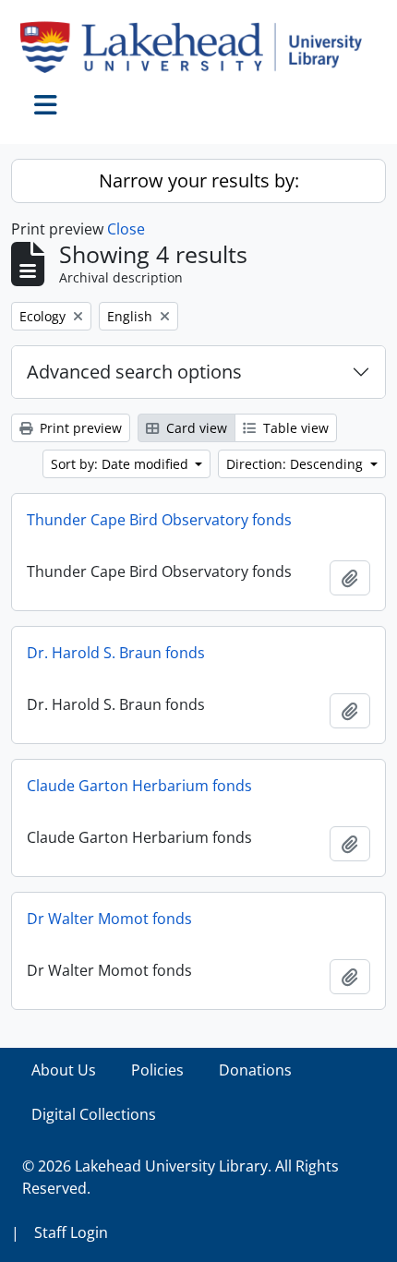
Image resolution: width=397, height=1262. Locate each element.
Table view (294, 428)
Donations (255, 1070)
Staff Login (71, 1232)
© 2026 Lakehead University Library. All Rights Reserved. (180, 1177)
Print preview (79, 428)
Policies (157, 1070)
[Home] (198, 47)
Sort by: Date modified (121, 464)
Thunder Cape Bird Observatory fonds (159, 520)
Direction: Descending (296, 464)
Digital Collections (93, 1114)
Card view (194, 428)
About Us (63, 1070)
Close (126, 229)
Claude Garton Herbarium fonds (139, 785)
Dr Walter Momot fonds (109, 918)
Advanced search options (134, 371)
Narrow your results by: (199, 180)
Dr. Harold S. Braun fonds (116, 653)
